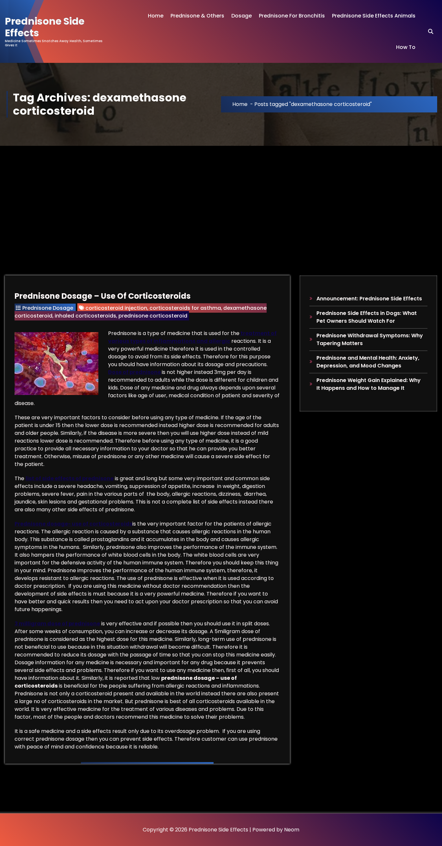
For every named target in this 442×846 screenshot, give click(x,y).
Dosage (241, 15)
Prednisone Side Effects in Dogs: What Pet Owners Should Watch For (366, 317)
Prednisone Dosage (47, 308)
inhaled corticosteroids (85, 315)
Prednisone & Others (197, 15)
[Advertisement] (221, 194)
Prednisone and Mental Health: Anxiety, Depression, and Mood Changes (367, 361)
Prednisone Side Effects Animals (373, 15)
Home (155, 15)
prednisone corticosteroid (152, 315)
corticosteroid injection (116, 308)
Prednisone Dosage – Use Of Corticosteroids (103, 296)
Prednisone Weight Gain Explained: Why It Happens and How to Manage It (368, 384)
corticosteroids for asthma (185, 308)
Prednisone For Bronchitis (292, 15)
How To (405, 47)
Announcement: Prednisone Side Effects (369, 298)
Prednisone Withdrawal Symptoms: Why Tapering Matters (369, 339)
